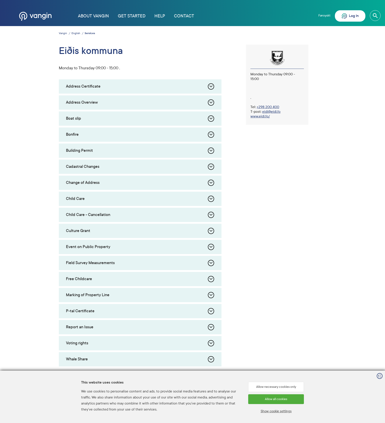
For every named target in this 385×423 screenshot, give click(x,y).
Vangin (63, 33)
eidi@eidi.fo (271, 111)
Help (159, 15)
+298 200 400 (268, 107)
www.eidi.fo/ (260, 116)
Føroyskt (324, 15)
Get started (131, 15)
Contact (184, 15)
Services (90, 33)
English (76, 33)
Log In (353, 16)
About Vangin (93, 15)
